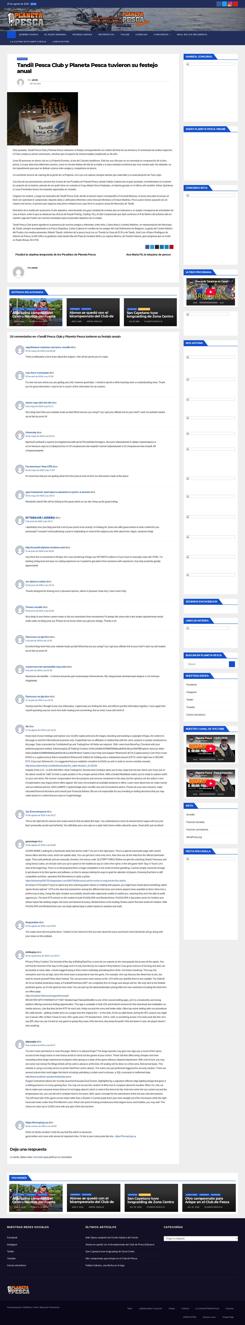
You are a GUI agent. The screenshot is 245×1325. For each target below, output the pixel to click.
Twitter (189, 699)
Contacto (185, 1308)
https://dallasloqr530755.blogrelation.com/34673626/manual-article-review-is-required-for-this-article (76, 881)
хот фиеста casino (36, 581)
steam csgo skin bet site (38, 402)
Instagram (191, 692)
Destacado (22, 59)
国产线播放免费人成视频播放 (40, 517)
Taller (125, 34)
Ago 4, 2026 (20, 1207)
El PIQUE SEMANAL (55, 34)
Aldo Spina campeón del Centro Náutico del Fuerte (34, 314)
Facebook (191, 684)
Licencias (142, 34)
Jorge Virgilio (94, 321)
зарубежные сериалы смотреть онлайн (48, 347)
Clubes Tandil (18, 309)
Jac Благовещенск (36, 811)
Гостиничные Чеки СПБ (39, 466)
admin (35, 80)
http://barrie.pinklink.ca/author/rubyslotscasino (48, 1077)
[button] (236, 38)
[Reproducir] (190, 302)
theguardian (32, 922)
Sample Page (228, 1317)
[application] (210, 292)
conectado (38, 1157)
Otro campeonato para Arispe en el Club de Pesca (207, 1200)
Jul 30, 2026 (136, 1207)
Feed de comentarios (197, 829)
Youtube (190, 707)
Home (129, 1308)
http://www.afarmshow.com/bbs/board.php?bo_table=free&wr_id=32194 (61, 766)
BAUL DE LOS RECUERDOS (192, 34)
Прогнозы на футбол (37, 637)
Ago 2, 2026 (78, 1207)
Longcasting (144, 309)
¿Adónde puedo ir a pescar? (150, 1308)
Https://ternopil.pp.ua (37, 1122)
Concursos (161, 34)
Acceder (190, 814)
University (31, 432)
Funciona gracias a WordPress (20, 1307)
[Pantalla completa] (231, 302)
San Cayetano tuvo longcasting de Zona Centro (150, 314)
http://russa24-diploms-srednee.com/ (45, 547)
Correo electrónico (196, 715)
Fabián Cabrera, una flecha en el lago (104, 1265)
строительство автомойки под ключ (46, 667)
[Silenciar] (226, 302)
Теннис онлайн (34, 607)
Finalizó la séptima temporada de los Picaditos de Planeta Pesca (55, 254)
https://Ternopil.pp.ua (125, 1136)
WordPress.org (194, 837)
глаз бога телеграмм (37, 373)
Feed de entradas (195, 822)
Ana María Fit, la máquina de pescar (148, 254)
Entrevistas (106, 34)
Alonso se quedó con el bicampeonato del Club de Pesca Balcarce (91, 316)
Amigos (172, 1308)
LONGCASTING (60, 41)
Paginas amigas (82, 34)
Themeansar (54, 1307)
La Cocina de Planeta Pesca (28, 41)
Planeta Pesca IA (38, 321)
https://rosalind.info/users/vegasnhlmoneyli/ (47, 996)
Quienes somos (28, 34)
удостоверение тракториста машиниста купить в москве (58, 492)
